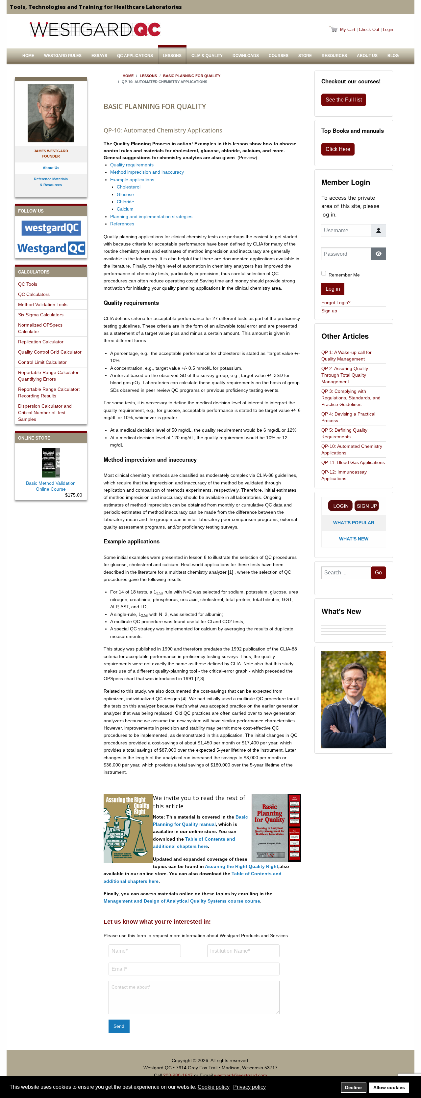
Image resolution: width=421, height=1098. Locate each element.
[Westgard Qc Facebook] (51, 228)
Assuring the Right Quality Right (241, 866)
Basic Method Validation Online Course (51, 486)
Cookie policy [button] (214, 1087)
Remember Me (344, 274)
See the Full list (344, 99)
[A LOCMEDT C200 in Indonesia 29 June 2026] (353, 630)
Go (378, 572)
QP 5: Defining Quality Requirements (344, 433)
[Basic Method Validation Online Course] (51, 461)
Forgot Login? (336, 302)
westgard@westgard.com (240, 1075)
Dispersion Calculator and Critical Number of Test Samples (45, 412)
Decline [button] (353, 1087)
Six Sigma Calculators (40, 314)
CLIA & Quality (207, 55)
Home (28, 55)
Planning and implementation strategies (151, 216)
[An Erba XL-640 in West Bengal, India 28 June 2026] (353, 633)
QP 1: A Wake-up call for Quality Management (346, 355)
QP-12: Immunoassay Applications (344, 475)
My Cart (347, 29)
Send (118, 1026)
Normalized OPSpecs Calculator (40, 328)
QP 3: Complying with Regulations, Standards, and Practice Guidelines (351, 398)
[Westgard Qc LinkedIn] (51, 248)
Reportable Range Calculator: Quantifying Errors (49, 376)
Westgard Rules (63, 55)
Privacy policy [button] (249, 1087)
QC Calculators (34, 294)
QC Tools (27, 284)
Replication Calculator (40, 341)
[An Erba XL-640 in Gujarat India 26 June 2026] (353, 636)
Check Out (369, 29)
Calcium (125, 209)
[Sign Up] (366, 505)
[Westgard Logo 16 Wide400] (95, 29)
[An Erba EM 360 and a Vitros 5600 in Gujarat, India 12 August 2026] (353, 624)
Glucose (125, 194)
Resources (334, 55)
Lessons (172, 55)
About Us (367, 55)
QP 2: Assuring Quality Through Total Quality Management (344, 375)
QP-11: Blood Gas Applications (353, 462)
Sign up (329, 310)
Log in (333, 289)
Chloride (125, 201)
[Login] (340, 505)
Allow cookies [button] (389, 1087)
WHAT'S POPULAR (353, 522)
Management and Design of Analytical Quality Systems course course (182, 901)
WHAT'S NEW (353, 538)
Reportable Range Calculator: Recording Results (49, 392)
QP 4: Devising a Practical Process (348, 417)
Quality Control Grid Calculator (50, 352)
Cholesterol (128, 186)
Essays (99, 55)
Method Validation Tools (42, 304)
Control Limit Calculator (42, 362)
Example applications (132, 179)
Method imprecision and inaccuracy (147, 172)
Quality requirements (132, 164)
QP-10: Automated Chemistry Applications (351, 449)
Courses (278, 55)
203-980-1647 (178, 1075)
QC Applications (135, 55)
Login (388, 29)
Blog (393, 55)
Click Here (338, 149)
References (122, 223)
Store (305, 55)
